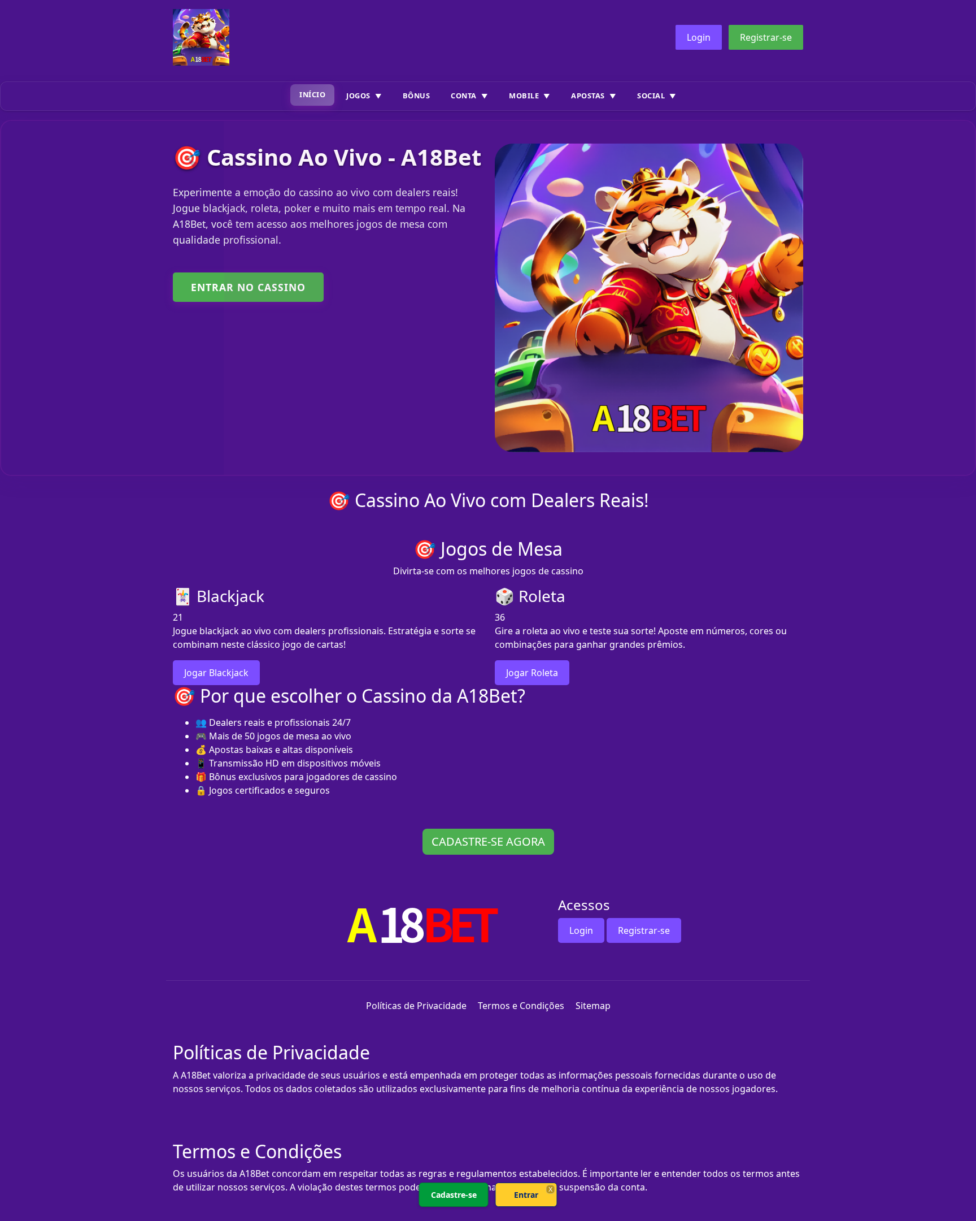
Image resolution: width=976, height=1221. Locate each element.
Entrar (526, 1194)
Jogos (358, 95)
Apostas (588, 95)
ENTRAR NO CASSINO (248, 287)
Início (312, 94)
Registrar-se (766, 37)
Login (699, 37)
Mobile (524, 95)
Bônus (416, 95)
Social (651, 95)
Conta (464, 95)
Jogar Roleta (532, 672)
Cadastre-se (454, 1194)
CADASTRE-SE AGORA (488, 841)
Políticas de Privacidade (416, 1005)
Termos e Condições (521, 1005)
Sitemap (593, 1005)
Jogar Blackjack (216, 672)
